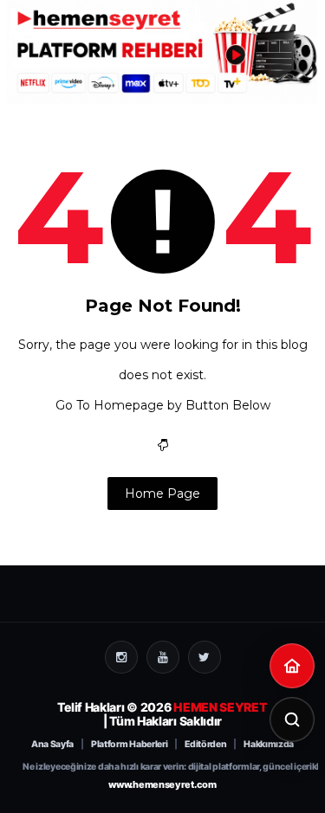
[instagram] (121, 657)
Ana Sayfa (52, 744)
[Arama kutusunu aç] (292, 719)
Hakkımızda (269, 744)
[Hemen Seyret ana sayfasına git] (292, 665)
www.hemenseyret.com (162, 784)
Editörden (205, 744)
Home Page (162, 493)
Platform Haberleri (129, 744)
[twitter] (204, 657)
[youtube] (162, 657)
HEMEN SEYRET (220, 707)
